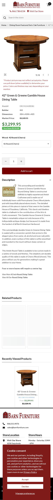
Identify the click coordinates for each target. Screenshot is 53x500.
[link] (14, 338)
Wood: (13, 137)
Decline (25, 486)
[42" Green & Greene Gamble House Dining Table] (26, 378)
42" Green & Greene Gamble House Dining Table (26, 393)
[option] (26, 53)
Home (3, 25)
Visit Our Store (36, 11)
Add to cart (26, 170)
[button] (43, 75)
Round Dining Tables (20, 277)
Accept (25, 479)
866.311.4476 (13, 424)
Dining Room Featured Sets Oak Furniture (27, 25)
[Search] (26, 17)
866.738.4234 (18, 11)
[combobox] (29, 17)
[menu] (3, 4)
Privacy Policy (30, 472)
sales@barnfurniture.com (18, 427)
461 (21, 110)
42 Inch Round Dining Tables (21, 274)
